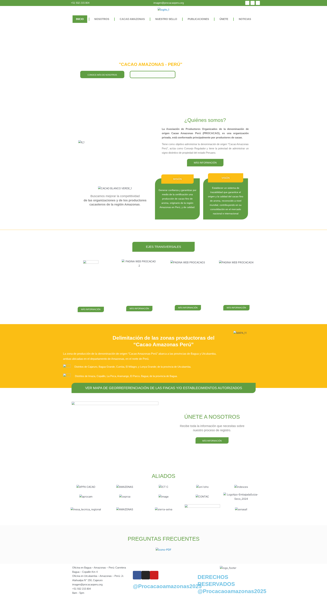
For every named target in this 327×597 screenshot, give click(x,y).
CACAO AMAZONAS (132, 19)
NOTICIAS (245, 19)
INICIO (80, 19)
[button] (177, 179)
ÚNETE (224, 19)
